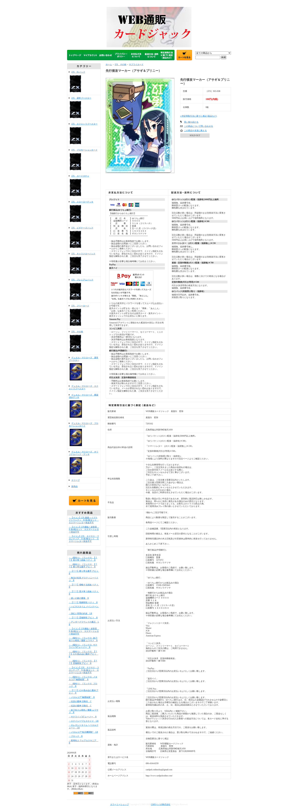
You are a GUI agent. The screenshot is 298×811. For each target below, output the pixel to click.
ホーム (109, 64)
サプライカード (136, 64)
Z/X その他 (77, 331)
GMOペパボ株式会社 (160, 804)
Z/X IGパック (78, 72)
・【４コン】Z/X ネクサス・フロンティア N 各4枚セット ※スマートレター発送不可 (84, 538)
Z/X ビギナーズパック (82, 228)
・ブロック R (76, 736)
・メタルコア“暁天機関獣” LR (83, 732)
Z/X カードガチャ (80, 176)
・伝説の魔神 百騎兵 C (80, 701)
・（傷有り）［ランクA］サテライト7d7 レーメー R (83, 646)
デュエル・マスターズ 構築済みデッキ (83, 396)
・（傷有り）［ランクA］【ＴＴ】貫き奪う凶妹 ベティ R (83, 558)
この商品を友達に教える (195, 130)
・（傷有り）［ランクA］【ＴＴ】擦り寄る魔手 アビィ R (83, 565)
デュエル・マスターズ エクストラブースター (83, 387)
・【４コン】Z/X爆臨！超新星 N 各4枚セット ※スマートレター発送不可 (84, 529)
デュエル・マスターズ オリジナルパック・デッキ (83, 453)
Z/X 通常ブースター (81, 98)
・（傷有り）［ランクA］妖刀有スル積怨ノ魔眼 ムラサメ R (83, 639)
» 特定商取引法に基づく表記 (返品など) (198, 116)
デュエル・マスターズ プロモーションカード (83, 424)
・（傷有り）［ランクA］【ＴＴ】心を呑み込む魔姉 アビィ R (83, 654)
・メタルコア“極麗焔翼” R (82, 697)
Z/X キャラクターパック (83, 254)
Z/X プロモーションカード (84, 150)
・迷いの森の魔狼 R (79, 598)
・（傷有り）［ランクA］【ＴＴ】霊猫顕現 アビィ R (83, 662)
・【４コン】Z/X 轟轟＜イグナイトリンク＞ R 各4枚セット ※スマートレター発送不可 (84, 520)
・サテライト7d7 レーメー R (83, 717)
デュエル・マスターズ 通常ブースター (83, 358)
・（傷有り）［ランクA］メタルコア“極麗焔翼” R (83, 678)
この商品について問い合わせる (198, 126)
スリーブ (75, 480)
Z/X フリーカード (80, 306)
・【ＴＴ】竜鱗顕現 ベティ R (83, 602)
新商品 (74, 486)
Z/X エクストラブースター (84, 124)
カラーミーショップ (119, 804)
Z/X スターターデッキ (82, 202)
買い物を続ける (191, 122)
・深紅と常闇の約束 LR (80, 613)
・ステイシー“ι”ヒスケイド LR (83, 721)
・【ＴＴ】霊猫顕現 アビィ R (83, 617)
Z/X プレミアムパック (82, 280)
